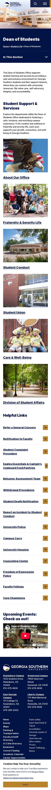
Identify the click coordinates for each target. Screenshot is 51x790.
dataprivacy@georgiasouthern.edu (18, 778)
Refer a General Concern (19, 427)
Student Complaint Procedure (15, 451)
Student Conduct (16, 267)
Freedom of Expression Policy (18, 573)
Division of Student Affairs (23, 402)
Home (6, 46)
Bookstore (8, 747)
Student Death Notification (20, 501)
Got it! (25, 784)
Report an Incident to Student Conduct (22, 514)
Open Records (35, 738)
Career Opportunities (14, 757)
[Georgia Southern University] (12, 4)
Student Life (16, 46)
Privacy (32, 745)
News (6, 719)
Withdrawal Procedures (18, 490)
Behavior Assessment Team (21, 478)
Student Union (14, 312)
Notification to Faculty (18, 438)
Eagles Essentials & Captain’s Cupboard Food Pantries (22, 465)
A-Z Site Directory (12, 743)
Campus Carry (12, 538)
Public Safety (35, 719)
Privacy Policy (38, 772)
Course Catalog (11, 750)
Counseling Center (15, 561)
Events (6, 723)
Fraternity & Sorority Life (22, 222)
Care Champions (14, 598)
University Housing (16, 549)
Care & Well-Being (17, 357)
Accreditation (35, 729)
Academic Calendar (13, 754)
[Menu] (45, 3)
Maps (6, 726)
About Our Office (16, 177)
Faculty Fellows (13, 586)
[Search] (35, 3)
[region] (25, 775)
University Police (14, 527)
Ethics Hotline (35, 741)
